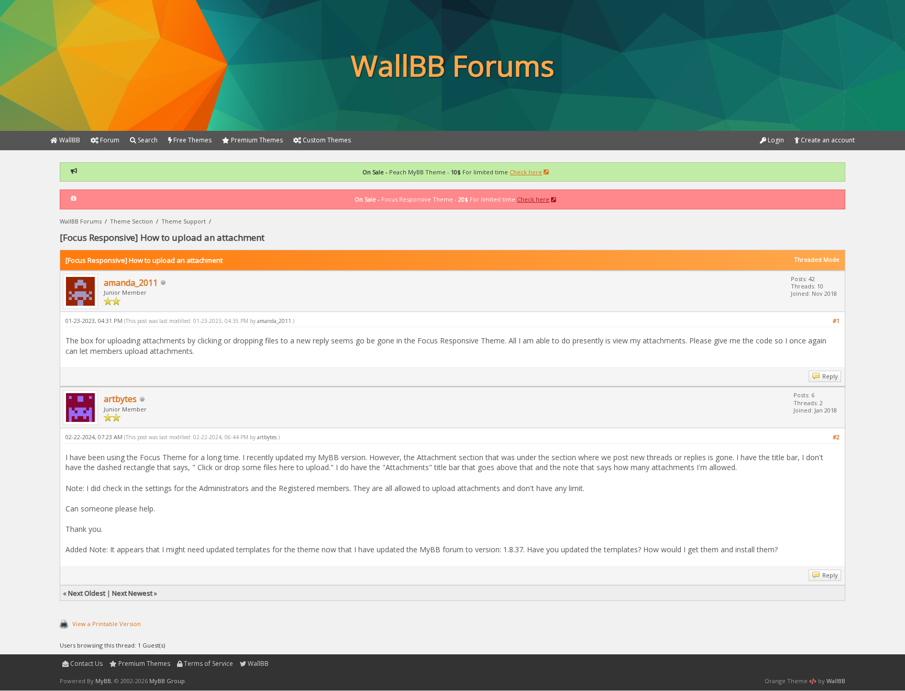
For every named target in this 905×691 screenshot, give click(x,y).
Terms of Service (207, 663)
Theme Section (131, 221)
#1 (836, 321)
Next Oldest (86, 593)
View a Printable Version (106, 624)
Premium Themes (143, 663)
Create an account (827, 140)
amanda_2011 (131, 282)
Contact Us (86, 663)
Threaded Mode (817, 259)
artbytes (120, 399)
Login (775, 140)
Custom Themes (326, 140)
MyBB (103, 681)
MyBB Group (167, 681)
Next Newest (132, 593)
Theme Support (183, 221)
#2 (836, 437)
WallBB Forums (81, 221)
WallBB (257, 663)
